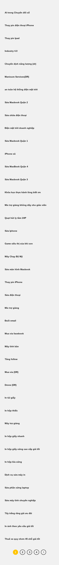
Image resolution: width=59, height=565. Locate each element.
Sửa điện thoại (12, 295)
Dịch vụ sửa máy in (15, 475)
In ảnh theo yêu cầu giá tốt (19, 526)
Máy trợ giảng (12, 423)
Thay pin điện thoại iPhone (19, 25)
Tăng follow (11, 359)
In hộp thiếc (11, 410)
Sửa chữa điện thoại (16, 115)
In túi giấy (10, 398)
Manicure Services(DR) (17, 77)
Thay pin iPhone (13, 282)
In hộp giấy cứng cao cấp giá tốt (22, 449)
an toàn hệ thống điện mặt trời (21, 89)
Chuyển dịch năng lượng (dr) (20, 64)
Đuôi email (10, 321)
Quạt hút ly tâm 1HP (15, 218)
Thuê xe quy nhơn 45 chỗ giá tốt (22, 539)
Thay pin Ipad (12, 38)
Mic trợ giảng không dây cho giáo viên (25, 205)
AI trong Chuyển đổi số (17, 12)
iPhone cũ (10, 154)
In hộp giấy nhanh (14, 436)
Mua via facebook (14, 333)
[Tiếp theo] (43, 552)
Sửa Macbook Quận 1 (16, 141)
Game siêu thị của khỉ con (19, 243)
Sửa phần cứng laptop (17, 488)
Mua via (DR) (11, 372)
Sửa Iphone (11, 231)
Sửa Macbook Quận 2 (16, 102)
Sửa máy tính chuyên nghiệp (20, 500)
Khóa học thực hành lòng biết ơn (23, 192)
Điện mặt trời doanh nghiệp (19, 128)
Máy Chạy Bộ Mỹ (14, 256)
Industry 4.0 (11, 51)
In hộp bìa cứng (13, 462)
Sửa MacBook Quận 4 (16, 166)
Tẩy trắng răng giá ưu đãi (18, 513)
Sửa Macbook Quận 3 (16, 179)
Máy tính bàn (12, 346)
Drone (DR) (11, 385)
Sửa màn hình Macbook (17, 269)
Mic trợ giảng (12, 308)
